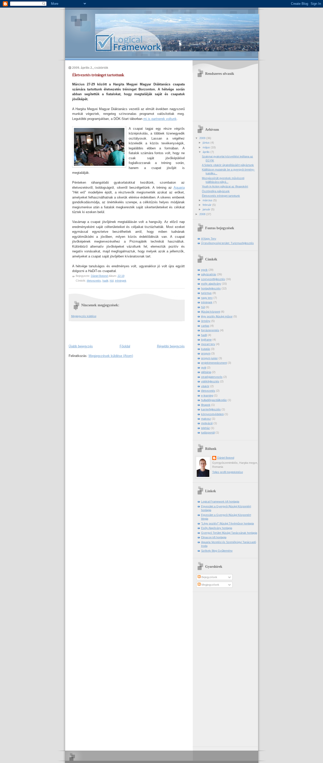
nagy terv (207, 297)
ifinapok (205, 404)
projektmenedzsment (214, 362)
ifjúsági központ (210, 311)
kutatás (205, 348)
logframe (206, 339)
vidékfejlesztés (210, 381)
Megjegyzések (210, 584)
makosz (206, 418)
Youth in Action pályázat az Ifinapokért (225, 186)
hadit (105, 280)
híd (112, 280)
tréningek (120, 280)
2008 (202, 214)
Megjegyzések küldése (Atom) (111, 356)
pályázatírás (208, 274)
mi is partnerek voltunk (160, 119)
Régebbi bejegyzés (171, 346)
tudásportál (208, 432)
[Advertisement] (128, 331)
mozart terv (208, 344)
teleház (205, 427)
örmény (205, 320)
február (207, 204)
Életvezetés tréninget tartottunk (221, 195)
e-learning (207, 395)
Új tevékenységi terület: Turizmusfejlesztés (227, 243)
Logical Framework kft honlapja (220, 501)
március (208, 200)
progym (205, 353)
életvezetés (94, 280)
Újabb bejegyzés (81, 346)
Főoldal (125, 346)
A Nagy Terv (208, 238)
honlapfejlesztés (211, 288)
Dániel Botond (225, 457)
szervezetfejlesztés (213, 279)
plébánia (206, 372)
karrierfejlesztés (211, 409)
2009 (202, 138)
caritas (205, 325)
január (207, 209)
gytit (203, 367)
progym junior (209, 358)
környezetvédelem (212, 414)
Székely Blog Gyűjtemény (217, 550)
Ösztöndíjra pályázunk (216, 191)
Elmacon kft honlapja (213, 537)
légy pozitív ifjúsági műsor (217, 316)
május (207, 147)
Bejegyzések (209, 577)
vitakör (205, 386)
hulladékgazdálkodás (214, 400)
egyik (204, 269)
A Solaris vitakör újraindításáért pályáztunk (228, 165)
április (206, 151)
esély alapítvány (211, 283)
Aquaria (179, 187)
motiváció (207, 423)
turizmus (206, 292)
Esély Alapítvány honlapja (216, 527)
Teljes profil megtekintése (227, 472)
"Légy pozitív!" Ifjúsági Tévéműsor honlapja (227, 523)
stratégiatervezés (212, 376)
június (206, 142)
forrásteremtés (210, 330)
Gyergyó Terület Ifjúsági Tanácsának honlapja (229, 532)
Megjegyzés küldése (83, 316)
